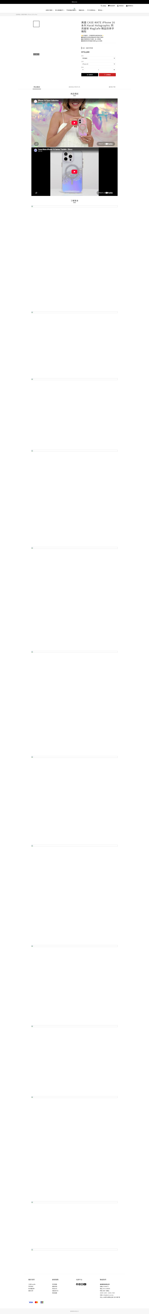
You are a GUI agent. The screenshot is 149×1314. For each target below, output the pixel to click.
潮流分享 (30, 1291)
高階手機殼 (49, 10)
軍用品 (100, 10)
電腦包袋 (81, 10)
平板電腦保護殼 (71, 10)
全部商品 (18, 14)
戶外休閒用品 (91, 10)
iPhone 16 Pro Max (32, 14)
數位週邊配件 (59, 10)
